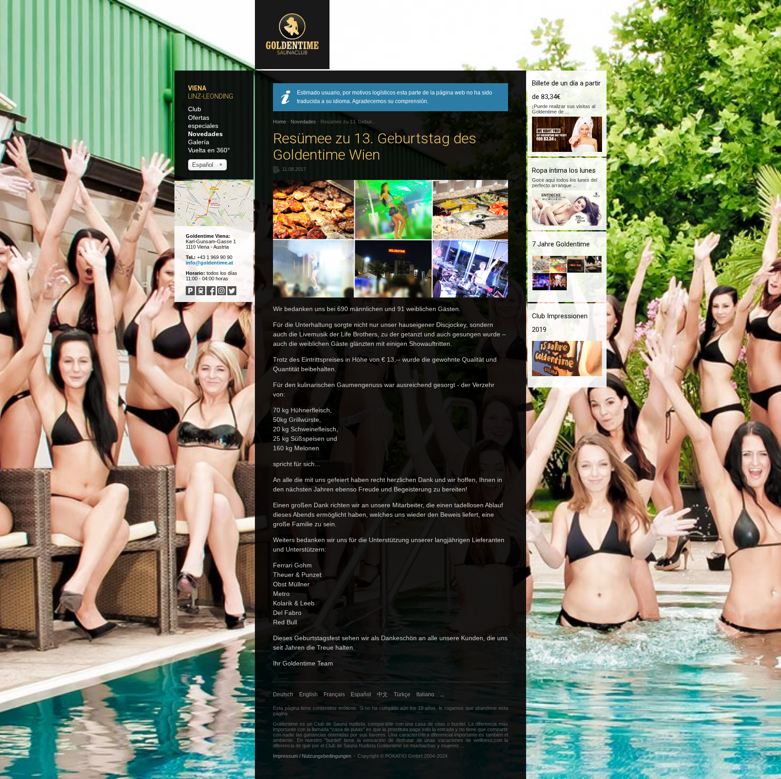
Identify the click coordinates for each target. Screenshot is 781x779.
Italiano (425, 694)
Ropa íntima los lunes (564, 170)
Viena (197, 88)
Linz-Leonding (210, 96)
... (442, 694)
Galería (198, 142)
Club (194, 109)
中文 (382, 694)
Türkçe (402, 694)
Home (279, 121)
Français (334, 694)
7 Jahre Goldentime (561, 244)
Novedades (205, 133)
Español (361, 694)
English (308, 694)
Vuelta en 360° (209, 150)
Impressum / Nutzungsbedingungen (312, 756)
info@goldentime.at (209, 262)
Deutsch (283, 694)
